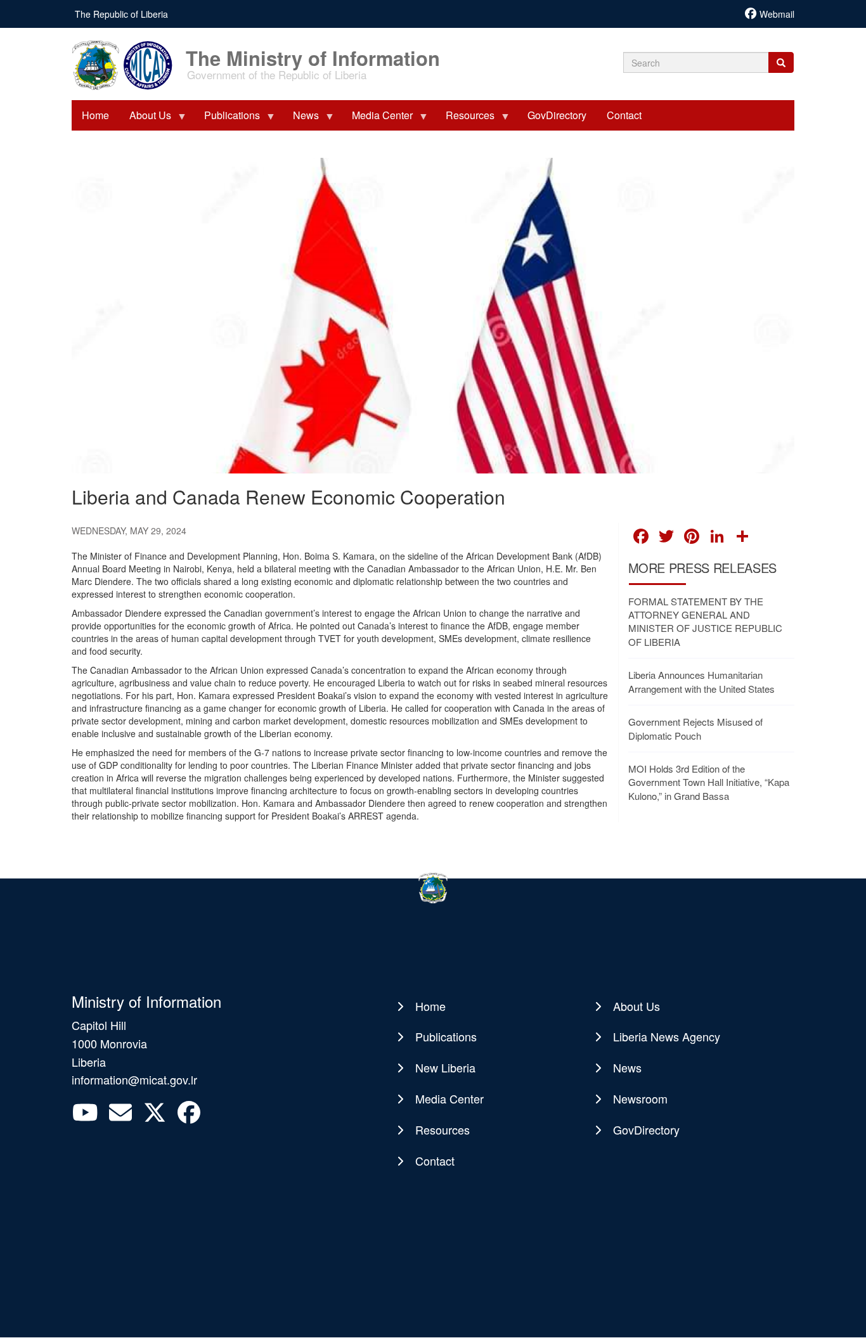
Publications (446, 1036)
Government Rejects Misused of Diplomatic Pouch (695, 728)
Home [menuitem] (95, 115)
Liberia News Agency (666, 1036)
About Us (636, 1006)
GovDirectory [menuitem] (556, 115)
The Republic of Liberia (121, 14)
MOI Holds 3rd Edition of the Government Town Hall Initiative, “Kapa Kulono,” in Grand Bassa (708, 782)
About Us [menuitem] (145, 119)
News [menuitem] (301, 119)
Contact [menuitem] (624, 115)
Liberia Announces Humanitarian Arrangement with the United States (701, 681)
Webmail (776, 14)
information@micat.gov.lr (134, 1079)
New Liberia (445, 1067)
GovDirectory (646, 1129)
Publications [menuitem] (227, 119)
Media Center (449, 1098)
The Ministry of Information (313, 52)
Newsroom (640, 1098)
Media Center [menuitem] (377, 119)
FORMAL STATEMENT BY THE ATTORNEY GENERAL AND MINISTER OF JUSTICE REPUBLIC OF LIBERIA (705, 621)
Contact (435, 1160)
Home (430, 1006)
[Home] (127, 64)
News (627, 1067)
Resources (442, 1129)
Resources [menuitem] (465, 119)
